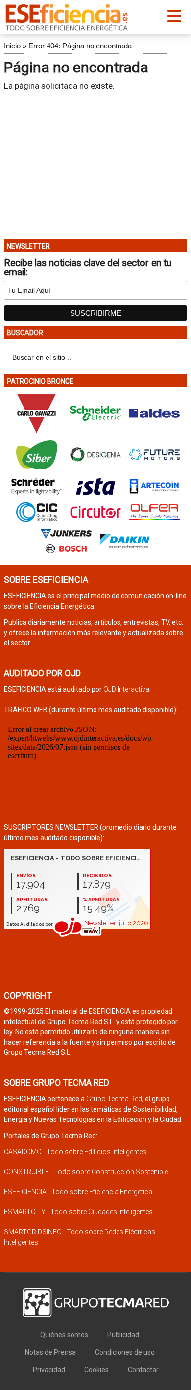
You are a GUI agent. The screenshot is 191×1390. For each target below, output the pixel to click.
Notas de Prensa (50, 1352)
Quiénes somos (64, 1335)
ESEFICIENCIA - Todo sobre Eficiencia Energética (78, 1192)
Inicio (12, 46)
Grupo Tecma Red (114, 1099)
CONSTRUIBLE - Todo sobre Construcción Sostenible (86, 1172)
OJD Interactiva (126, 689)
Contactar (143, 1370)
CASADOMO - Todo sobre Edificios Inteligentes (75, 1152)
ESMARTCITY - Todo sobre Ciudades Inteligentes (78, 1212)
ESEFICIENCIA (66, 17)
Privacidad (49, 1370)
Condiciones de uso (125, 1352)
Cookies (96, 1370)
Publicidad (123, 1335)
